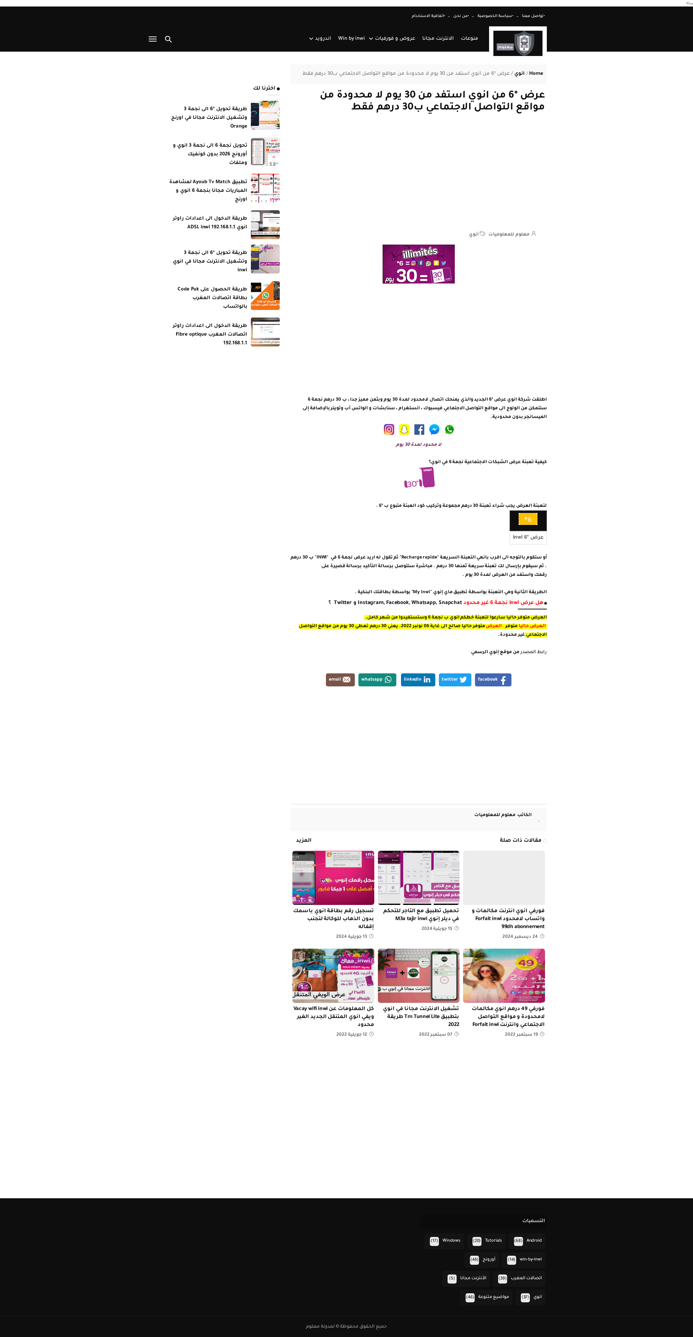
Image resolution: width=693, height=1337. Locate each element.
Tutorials (493, 1241)
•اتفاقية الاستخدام (428, 16)
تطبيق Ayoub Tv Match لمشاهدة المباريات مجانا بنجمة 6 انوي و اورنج (208, 191)
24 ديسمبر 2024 (520, 937)
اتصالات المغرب (526, 1278)
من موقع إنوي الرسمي (495, 652)
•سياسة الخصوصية (496, 16)
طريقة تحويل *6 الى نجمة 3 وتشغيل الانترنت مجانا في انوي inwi (210, 261)
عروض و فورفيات (395, 39)
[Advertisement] (419, 175)
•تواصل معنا (533, 16)
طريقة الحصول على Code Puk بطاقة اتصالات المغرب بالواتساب (212, 298)
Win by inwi (351, 39)
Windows (451, 1241)
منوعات (469, 39)
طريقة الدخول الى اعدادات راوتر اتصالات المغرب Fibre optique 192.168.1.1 (210, 334)
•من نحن (461, 16)
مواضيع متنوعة (493, 1297)
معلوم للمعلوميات (503, 815)
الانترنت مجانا (438, 39)
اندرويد (323, 39)
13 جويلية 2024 (351, 937)
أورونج (489, 1260)
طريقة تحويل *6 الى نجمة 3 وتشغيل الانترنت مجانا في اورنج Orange (209, 118)
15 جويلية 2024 (437, 929)
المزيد (303, 841)
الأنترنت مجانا (473, 1278)
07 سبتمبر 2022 (436, 1035)
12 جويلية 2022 (351, 1035)
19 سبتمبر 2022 (521, 1035)
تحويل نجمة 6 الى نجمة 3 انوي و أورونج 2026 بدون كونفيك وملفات (210, 154)
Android (534, 1241)
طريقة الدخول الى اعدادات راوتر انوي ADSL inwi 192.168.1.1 (210, 223)
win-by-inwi (531, 1260)
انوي (474, 234)
